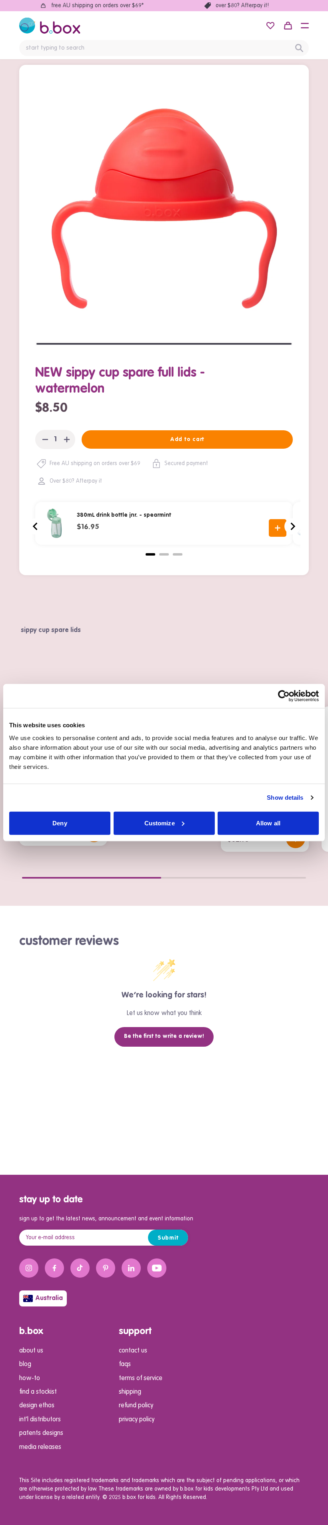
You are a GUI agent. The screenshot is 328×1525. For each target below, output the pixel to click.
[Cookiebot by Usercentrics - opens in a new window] (284, 696)
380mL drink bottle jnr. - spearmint (124, 515)
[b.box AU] (49, 26)
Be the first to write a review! (164, 1036)
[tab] (150, 554)
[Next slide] (292, 526)
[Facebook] (54, 1268)
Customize (159, 822)
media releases (40, 1447)
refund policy (136, 1406)
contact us (133, 1351)
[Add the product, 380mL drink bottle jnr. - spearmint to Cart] (277, 528)
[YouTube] (156, 1268)
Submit (168, 1238)
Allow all (268, 822)
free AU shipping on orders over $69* (97, 5)
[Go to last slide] (36, 526)
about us (31, 1351)
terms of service (140, 1378)
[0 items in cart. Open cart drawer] (288, 25)
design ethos (36, 1406)
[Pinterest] (105, 1268)
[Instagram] (28, 1268)
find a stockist (38, 1392)
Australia (49, 1298)
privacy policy (136, 1420)
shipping (130, 1392)
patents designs (41, 1433)
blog (25, 1364)
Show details (285, 797)
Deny (59, 822)
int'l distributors (40, 1420)
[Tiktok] (80, 1268)
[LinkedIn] (131, 1268)
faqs (125, 1364)
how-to (29, 1378)
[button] (305, 25)
